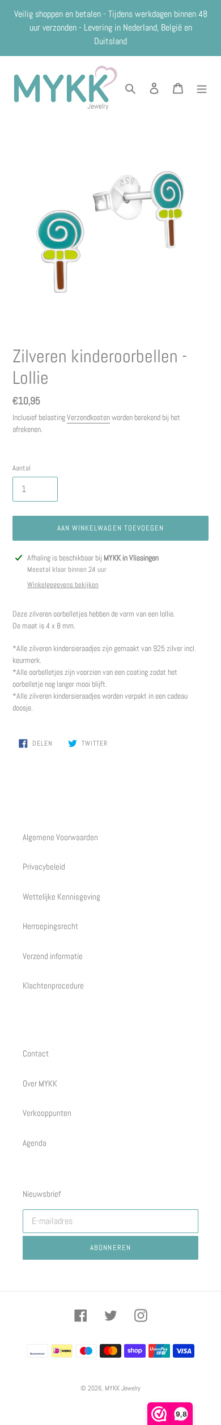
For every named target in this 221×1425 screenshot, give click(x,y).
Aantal (21, 468)
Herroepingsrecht (50, 926)
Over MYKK (40, 1083)
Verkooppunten (47, 1112)
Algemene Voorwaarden (60, 837)
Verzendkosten (88, 417)
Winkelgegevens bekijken (63, 584)
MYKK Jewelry (123, 1388)
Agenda (34, 1142)
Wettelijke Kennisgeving (61, 896)
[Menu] (202, 88)
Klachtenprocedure (53, 985)
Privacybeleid (44, 866)
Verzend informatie (53, 956)
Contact (36, 1053)
